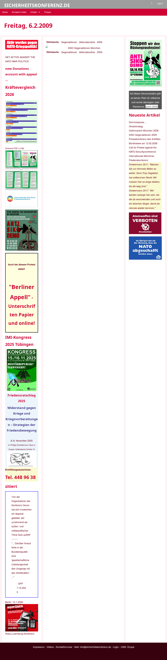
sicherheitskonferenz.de (37, 5)
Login (116, 647)
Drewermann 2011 (138, 164)
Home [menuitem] (5, 12)
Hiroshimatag (136, 126)
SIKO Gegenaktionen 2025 (143, 134)
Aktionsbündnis (87, 42)
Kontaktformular (64, 647)
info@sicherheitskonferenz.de (95, 647)
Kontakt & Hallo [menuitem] (19, 12)
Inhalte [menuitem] (34, 12)
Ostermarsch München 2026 (144, 130)
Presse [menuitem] (47, 12)
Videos (50, 647)
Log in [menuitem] (160, 3)
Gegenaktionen (69, 42)
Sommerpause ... (138, 122)
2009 (99, 42)
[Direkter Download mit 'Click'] (21, 170)
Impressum (38, 647)
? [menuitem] (151, 3)
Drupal (130, 647)
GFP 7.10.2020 (21, 588)
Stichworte (52, 42)
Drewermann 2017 (138, 190)
